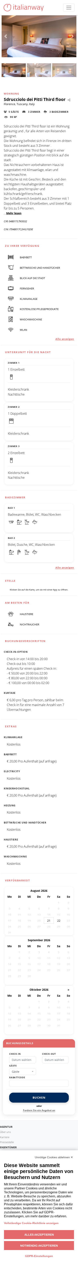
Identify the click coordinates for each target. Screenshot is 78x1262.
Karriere (4, 1137)
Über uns (5, 1132)
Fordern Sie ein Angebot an (39, 1110)
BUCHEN (39, 1097)
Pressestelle (7, 1142)
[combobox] (22, 1071)
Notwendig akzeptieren (39, 1245)
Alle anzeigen (64, 339)
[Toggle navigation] (68, 8)
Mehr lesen (13, 213)
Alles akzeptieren (39, 1234)
